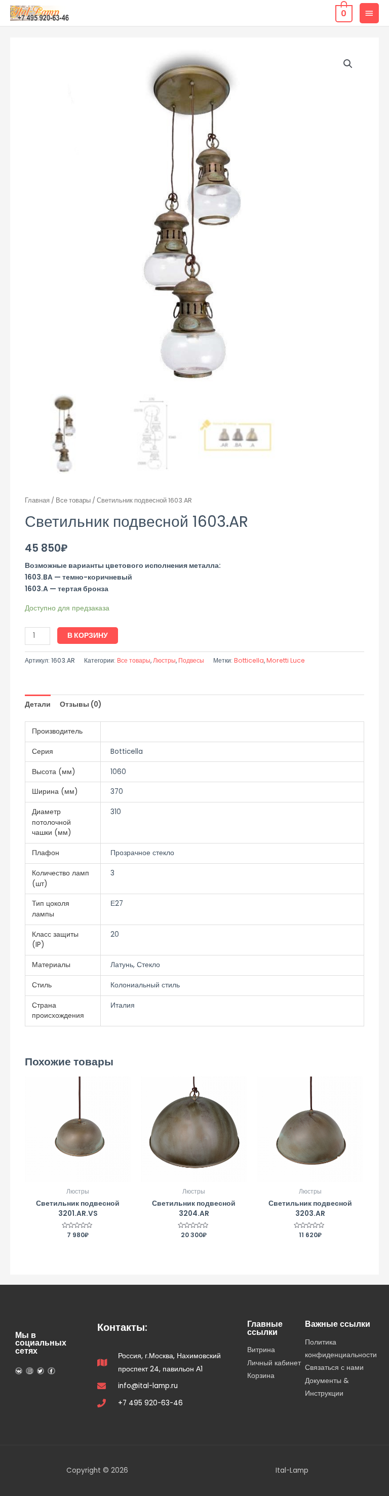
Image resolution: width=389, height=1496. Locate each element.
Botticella (249, 660)
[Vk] (18, 1370)
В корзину (87, 635)
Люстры (164, 660)
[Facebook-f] (51, 1370)
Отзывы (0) (80, 704)
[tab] (38, 704)
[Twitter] (40, 1370)
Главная (37, 500)
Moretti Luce (285, 660)
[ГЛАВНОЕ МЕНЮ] (369, 13)
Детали (38, 704)
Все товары (73, 500)
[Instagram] (29, 1370)
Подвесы (191, 660)
